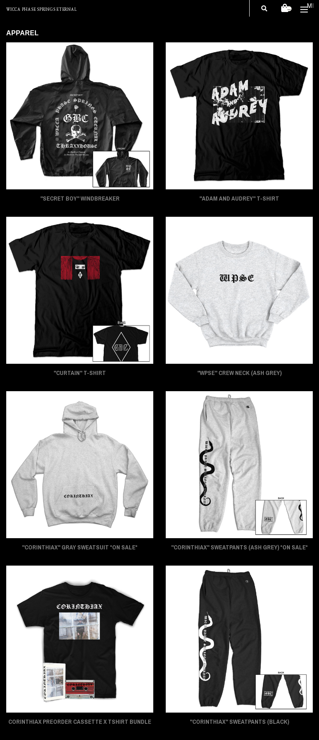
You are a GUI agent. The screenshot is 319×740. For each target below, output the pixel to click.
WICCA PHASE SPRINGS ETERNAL (41, 10)
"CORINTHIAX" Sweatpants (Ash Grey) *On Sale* (239, 547)
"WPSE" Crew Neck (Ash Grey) (239, 373)
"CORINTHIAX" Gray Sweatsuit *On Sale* (79, 547)
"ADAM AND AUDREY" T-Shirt (239, 198)
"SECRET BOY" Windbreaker (80, 198)
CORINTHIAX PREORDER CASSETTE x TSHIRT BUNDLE (79, 722)
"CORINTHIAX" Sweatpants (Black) (239, 722)
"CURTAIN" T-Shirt (80, 373)
